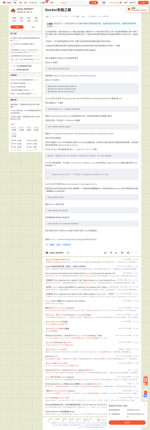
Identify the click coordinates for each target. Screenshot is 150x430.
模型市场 (45, 3)
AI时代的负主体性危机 (20, 83)
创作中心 (133, 3)
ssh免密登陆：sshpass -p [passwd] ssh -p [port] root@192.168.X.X (25, 51)
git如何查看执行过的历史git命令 (25, 56)
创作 (143, 3)
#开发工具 (66, 245)
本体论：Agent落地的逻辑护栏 (23, 93)
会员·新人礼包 (114, 3)
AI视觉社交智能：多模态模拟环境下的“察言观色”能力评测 (25, 118)
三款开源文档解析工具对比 (22, 90)
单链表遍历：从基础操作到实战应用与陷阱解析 (25, 105)
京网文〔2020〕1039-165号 (90, 423)
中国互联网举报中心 (75, 425)
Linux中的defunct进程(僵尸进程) (22, 45)
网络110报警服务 (64, 425)
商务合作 (64, 420)
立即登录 (127, 422)
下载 (20, 3)
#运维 (52, 245)
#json (59, 245)
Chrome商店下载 (87, 425)
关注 (68, 253)
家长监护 (55, 425)
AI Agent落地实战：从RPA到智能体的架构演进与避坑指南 (25, 112)
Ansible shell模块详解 (17, 87)
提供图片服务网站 (23, 70)
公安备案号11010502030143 (59, 423)
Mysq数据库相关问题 (24, 66)
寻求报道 (71, 420)
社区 (25, 3)
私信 (33, 27)
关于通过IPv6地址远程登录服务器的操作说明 (25, 39)
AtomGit (34, 3)
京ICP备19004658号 (75, 423)
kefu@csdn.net (105, 420)
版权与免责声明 (106, 425)
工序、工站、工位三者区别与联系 (25, 59)
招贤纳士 (57, 420)
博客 (14, 3)
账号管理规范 (97, 425)
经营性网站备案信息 (106, 423)
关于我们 (50, 420)
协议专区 (78, 420)
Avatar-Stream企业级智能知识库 (24, 80)
